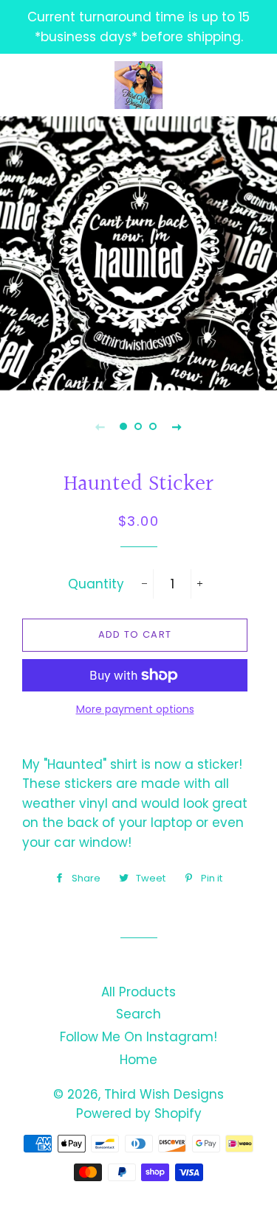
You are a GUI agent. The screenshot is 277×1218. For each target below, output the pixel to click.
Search (138, 1014)
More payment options (135, 709)
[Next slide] (177, 426)
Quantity (96, 584)
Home (138, 1060)
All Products (138, 992)
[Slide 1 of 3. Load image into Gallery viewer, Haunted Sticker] (124, 426)
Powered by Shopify (139, 1113)
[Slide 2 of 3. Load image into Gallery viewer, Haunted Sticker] (138, 426)
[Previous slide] (100, 426)
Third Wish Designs (164, 1094)
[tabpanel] (138, 252)
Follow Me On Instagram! (138, 1037)
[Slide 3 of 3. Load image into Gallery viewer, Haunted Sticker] (153, 426)
